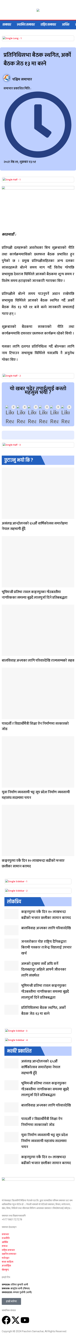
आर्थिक (65, 24)
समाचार (7, 24)
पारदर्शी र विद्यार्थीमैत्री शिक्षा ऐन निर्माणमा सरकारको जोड (35, 726)
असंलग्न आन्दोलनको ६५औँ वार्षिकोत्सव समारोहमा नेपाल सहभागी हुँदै (35, 526)
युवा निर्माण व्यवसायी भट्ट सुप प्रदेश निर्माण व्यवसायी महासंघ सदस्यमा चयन (36, 795)
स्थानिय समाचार (26, 24)
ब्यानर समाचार (5, 516)
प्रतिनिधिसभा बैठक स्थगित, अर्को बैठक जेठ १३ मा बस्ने (43, 1011)
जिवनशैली (5, 585)
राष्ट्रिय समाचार (48, 24)
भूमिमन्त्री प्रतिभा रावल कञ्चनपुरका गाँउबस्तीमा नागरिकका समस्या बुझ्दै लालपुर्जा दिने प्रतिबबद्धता (34, 595)
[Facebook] (6, 1320)
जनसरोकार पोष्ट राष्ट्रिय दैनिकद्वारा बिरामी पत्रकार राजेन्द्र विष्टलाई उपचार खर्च (46, 947)
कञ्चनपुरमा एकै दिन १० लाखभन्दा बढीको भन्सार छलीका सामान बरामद (33, 863)
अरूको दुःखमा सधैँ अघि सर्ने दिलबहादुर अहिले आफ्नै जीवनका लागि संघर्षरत (43, 969)
